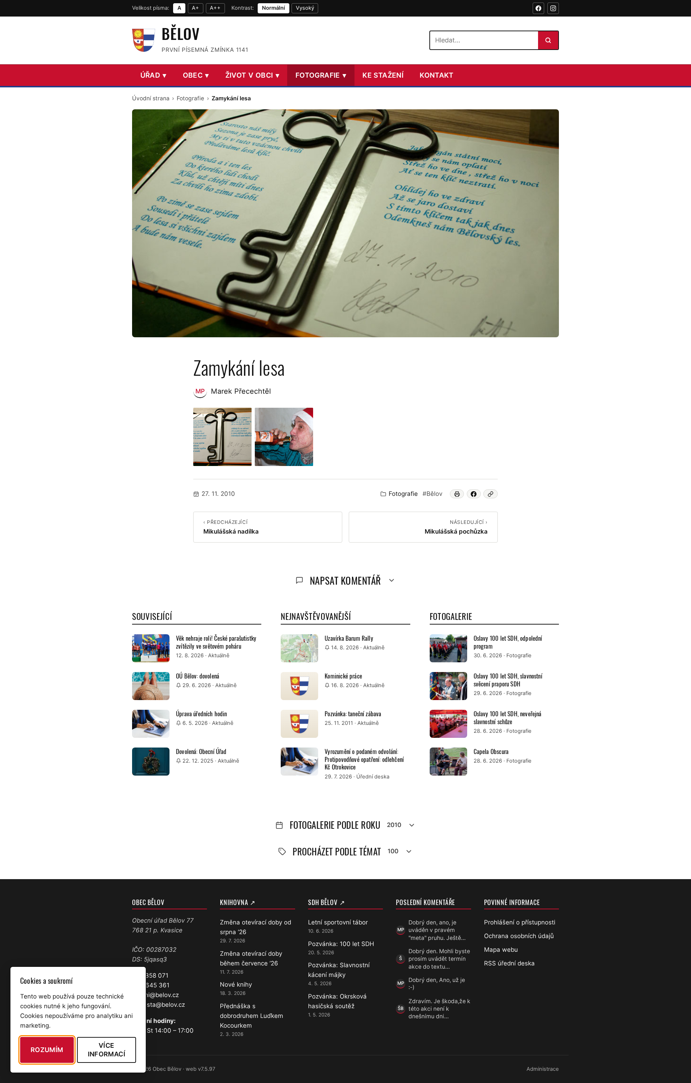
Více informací (106, 1049)
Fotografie (320, 75)
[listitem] (222, 437)
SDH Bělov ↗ (326, 902)
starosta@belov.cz (158, 1004)
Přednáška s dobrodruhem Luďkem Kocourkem (251, 1015)
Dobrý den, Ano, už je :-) (436, 984)
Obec (196, 75)
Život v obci (252, 75)
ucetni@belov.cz (155, 995)
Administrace (543, 1069)
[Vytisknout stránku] (457, 493)
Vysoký (305, 8)
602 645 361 (151, 985)
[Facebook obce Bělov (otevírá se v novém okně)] (538, 8)
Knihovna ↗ (238, 902)
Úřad (153, 75)
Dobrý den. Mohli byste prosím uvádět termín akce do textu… (439, 959)
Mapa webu (501, 949)
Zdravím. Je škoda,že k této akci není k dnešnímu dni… (439, 1009)
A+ (195, 8)
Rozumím (47, 1050)
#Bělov (432, 493)
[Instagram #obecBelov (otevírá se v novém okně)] (553, 8)
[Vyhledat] (548, 40)
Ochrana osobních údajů (519, 936)
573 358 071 (150, 975)
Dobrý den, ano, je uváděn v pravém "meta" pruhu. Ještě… (437, 930)
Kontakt (437, 75)
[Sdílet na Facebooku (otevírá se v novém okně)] (474, 493)
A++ (215, 8)
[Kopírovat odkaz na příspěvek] (490, 493)
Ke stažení (382, 75)
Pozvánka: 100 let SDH (341, 943)
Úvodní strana (151, 98)
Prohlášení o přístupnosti (519, 922)
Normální (273, 8)
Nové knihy (236, 984)
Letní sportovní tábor (338, 922)
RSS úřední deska (509, 963)
